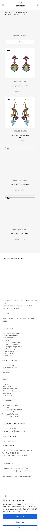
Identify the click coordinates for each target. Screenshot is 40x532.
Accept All (20, 516)
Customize (20, 522)
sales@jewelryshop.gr (18, 431)
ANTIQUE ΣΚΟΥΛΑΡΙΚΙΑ (20, 82)
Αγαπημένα (6, 407)
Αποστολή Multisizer (10, 412)
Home (7, 14)
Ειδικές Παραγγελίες (10, 335)
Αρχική (5, 384)
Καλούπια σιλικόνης (9, 367)
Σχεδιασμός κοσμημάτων (12, 333)
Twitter (4, 321)
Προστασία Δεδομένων (11, 391)
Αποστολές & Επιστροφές (12, 409)
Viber (14, 441)
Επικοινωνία (7, 395)
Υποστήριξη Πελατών (10, 414)
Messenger (6, 441)
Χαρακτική (6, 340)
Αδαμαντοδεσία (8, 338)
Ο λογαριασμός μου (10, 405)
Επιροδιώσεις (7, 355)
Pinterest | (24, 318)
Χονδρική (5, 370)
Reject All (20, 527)
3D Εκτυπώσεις (8, 365)
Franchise (6, 372)
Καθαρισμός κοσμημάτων (12, 347)
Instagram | (15, 318)
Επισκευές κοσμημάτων (11, 342)
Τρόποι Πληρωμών (9, 389)
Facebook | (6, 318)
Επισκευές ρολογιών (10, 344)
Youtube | (31, 318)
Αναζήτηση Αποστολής (10, 416)
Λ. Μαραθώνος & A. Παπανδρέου (15, 468)
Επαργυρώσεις (8, 351)
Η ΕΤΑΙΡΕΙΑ (6, 386)
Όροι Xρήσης (7, 393)
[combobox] (20, 42)
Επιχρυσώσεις (8, 353)
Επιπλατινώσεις (8, 349)
